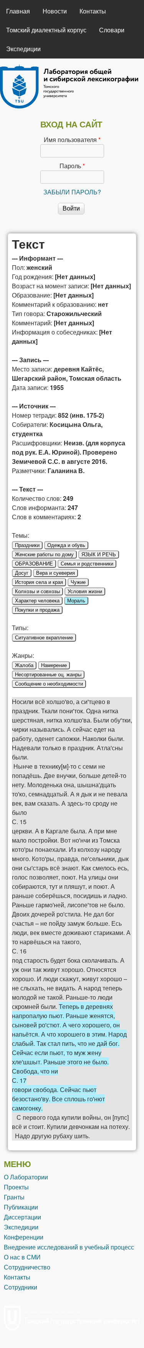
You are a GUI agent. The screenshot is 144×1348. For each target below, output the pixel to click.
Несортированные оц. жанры (48, 674)
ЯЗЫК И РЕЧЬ (98, 554)
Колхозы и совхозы (37, 591)
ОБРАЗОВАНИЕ (34, 564)
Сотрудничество (27, 1267)
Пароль (72, 165)
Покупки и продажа (37, 610)
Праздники (27, 545)
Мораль (76, 601)
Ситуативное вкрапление (44, 638)
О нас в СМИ (22, 1257)
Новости (55, 11)
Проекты (16, 1186)
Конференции (23, 1237)
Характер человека (37, 601)
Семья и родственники (87, 564)
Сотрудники (20, 1287)
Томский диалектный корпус (46, 29)
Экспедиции (23, 48)
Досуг (21, 573)
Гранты (14, 1196)
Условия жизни (85, 591)
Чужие (78, 582)
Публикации (21, 1206)
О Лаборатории (26, 1176)
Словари (111, 29)
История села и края (39, 582)
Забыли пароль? (72, 191)
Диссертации (22, 1217)
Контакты (92, 11)
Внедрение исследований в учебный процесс (69, 1247)
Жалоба (24, 665)
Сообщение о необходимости (49, 684)
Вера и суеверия (55, 573)
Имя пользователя (72, 139)
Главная (18, 11)
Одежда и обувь (66, 545)
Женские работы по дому (44, 554)
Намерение (54, 665)
